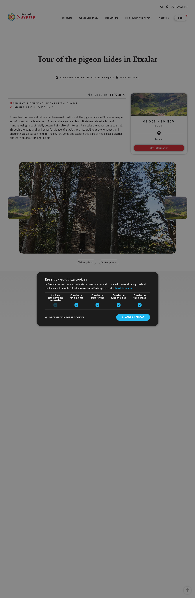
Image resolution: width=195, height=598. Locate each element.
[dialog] (97, 299)
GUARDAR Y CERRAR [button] (133, 317)
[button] (64, 317)
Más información (124, 288)
